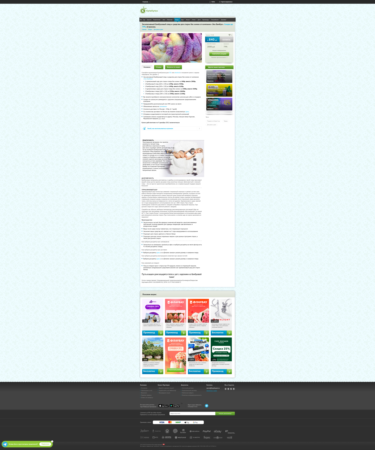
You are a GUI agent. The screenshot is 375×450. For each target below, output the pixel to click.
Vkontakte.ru (228, 389)
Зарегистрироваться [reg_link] (226, 2)
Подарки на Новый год (213, 121)
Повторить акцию (219, 54)
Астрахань (145, 2)
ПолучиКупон (215, 20)
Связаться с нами (211, 391)
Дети (199, 20)
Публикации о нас (146, 390)
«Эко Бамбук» (148, 79)
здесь (187, 112)
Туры (183, 20)
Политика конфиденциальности (192, 395)
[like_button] (230, 35)
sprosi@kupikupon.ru (213, 388)
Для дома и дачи (211, 124)
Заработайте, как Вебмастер (167, 390)
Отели (194, 20)
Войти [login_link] (213, 2)
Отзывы (158, 67)
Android (177, 73)
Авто (164, 20)
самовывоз (163, 106)
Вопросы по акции (173, 67)
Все (141, 20)
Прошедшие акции (164, 393)
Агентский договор (188, 388)
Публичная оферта (187, 393)
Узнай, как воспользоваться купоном (160, 128)
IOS (170, 73)
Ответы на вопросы (147, 397)
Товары (177, 20)
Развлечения (157, 20)
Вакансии (144, 393)
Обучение (170, 20)
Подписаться (45, 444)
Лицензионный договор (189, 390)
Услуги (188, 20)
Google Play (175, 405)
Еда (144, 20)
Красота (149, 20)
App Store (163, 405)
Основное (147, 67)
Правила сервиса (146, 395)
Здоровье (224, 20)
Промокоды (206, 20)
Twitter (231, 389)
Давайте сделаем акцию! (166, 388)
